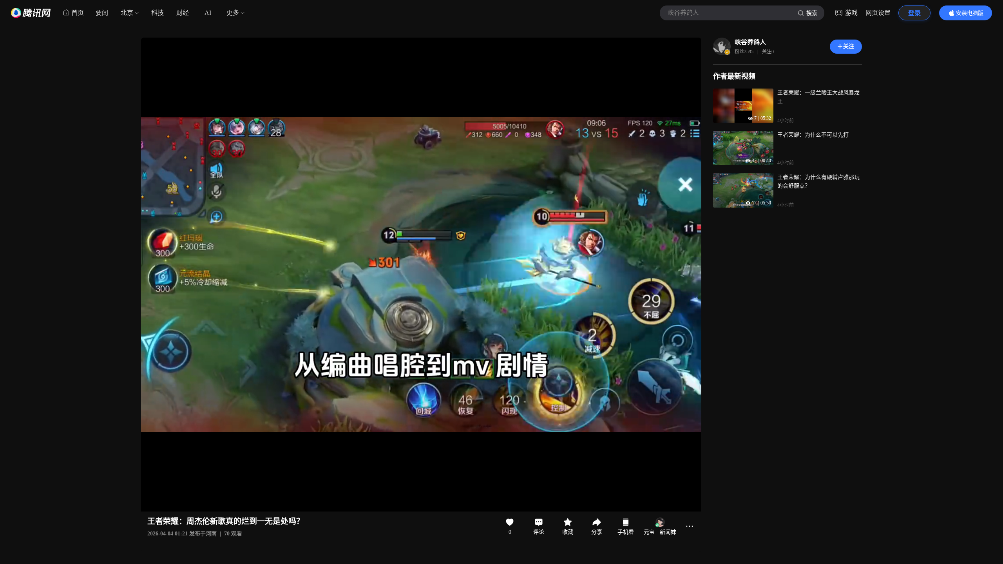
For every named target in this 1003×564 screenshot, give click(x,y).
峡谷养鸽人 (750, 42)
